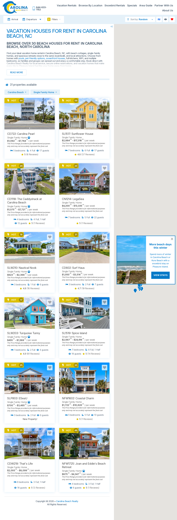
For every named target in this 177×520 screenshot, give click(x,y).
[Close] (172, 239)
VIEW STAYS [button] (160, 275)
